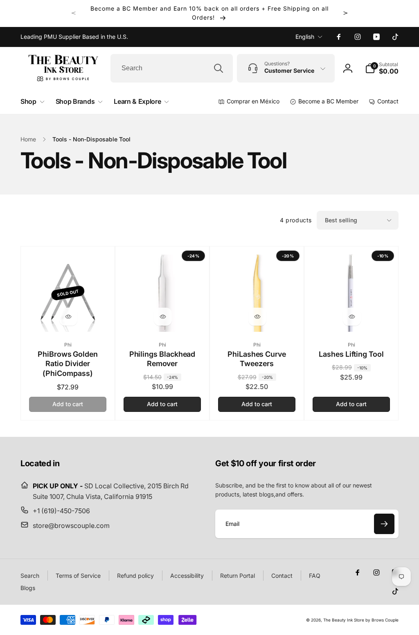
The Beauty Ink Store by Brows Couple (361, 619)
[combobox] (171, 68)
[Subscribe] (384, 524)
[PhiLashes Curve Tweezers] (257, 317)
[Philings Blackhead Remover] (163, 317)
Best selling (341, 220)
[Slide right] (345, 13)
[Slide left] (73, 13)
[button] (382, 68)
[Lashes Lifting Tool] (352, 317)
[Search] (218, 68)
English (304, 36)
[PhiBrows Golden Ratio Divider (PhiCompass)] (68, 317)
